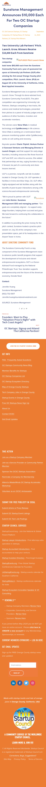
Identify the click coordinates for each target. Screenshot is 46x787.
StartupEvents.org (9, 563)
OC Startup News (16, 35)
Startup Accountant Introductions (16, 549)
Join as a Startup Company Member (17, 457)
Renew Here (35, 606)
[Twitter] (26, 683)
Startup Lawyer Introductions (14, 540)
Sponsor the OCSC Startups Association (19, 471)
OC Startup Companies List (13, 376)
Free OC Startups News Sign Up (15, 403)
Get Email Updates (10, 419)
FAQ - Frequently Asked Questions (16, 360)
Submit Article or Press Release (15, 508)
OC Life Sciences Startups (10, 32)
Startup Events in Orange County (16, 397)
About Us (6, 408)
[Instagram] (32, 683)
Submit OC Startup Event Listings (16, 513)
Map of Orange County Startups (15, 387)
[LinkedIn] (13, 683)
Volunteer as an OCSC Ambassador (17, 491)
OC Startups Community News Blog (17, 365)
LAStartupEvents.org (10, 572)
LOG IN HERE (37, 640)
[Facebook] (19, 683)
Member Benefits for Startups (14, 370)
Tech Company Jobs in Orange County (18, 392)
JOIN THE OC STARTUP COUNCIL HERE (23, 346)
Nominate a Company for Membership (18, 476)
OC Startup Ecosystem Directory (15, 381)
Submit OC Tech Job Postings (14, 518)
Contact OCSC (8, 414)
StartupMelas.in (8, 581)
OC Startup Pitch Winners (17, 38)
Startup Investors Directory (13, 558)
